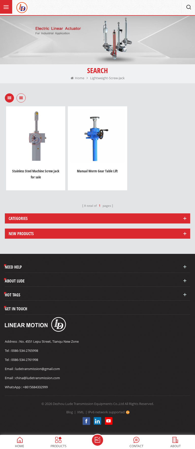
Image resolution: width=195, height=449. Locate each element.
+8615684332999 (35, 387)
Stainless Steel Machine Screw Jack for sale (35, 174)
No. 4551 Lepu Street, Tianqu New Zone (49, 341)
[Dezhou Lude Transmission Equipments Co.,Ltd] (21, 7)
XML (80, 412)
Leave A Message (97, 440)
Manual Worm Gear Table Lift (97, 171)
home (79, 78)
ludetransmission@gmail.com (37, 368)
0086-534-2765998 (24, 350)
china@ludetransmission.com (37, 378)
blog (69, 412)
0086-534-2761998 (24, 359)
